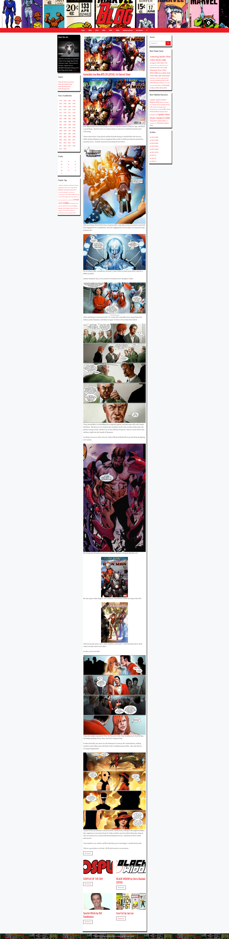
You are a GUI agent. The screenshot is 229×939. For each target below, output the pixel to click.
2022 (65, 149)
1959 (60, 101)
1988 (65, 122)
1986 (73, 119)
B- (75, 164)
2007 (69, 137)
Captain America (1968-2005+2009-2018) (159, 65)
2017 (60, 146)
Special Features (128, 30)
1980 (65, 116)
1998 (60, 131)
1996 (69, 128)
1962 (73, 101)
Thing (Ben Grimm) (158, 121)
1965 (69, 104)
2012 (73, 140)
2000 (73, 131)
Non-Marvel (139, 30)
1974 (73, 110)
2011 (69, 140)
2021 (60, 149)
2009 (60, 140)
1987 (60, 122)
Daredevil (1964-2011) (158, 68)
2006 (65, 137)
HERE (75, 70)
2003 (69, 134)
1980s (103, 30)
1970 (73, 107)
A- (75, 161)
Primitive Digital (129, 936)
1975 (60, 113)
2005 (60, 137)
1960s (90, 30)
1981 (69, 116)
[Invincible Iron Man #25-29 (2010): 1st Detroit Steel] (114, 70)
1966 (73, 104)
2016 (73, 143)
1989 (69, 122)
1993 (69, 125)
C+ (62, 167)
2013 (60, 143)
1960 (65, 101)
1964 (65, 104)
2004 (73, 134)
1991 (60, 125)
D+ (62, 170)
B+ (62, 164)
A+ (62, 161)
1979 (60, 116)
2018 (65, 146)
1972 (65, 110)
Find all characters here (66, 82)
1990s (110, 30)
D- (75, 170)
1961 (69, 101)
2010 (65, 140)
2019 (69, 146)
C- (75, 167)
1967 (60, 107)
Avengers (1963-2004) (158, 63)
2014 (65, 143)
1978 (73, 113)
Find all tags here (64, 89)
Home (83, 30)
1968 (65, 107)
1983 (60, 119)
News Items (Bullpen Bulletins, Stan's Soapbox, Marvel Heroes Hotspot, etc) (68, 208)
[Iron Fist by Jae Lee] (131, 908)
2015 (69, 143)
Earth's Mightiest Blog (105, 936)
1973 (69, 110)
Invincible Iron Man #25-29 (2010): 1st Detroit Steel (106, 74)
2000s (117, 30)
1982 (73, 116)
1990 (73, 122)
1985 (69, 119)
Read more (88, 853)
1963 (60, 104)
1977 (69, 113)
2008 (73, 137)
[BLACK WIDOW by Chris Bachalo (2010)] (131, 874)
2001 (60, 134)
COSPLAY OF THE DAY (93, 879)
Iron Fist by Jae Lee (124, 913)
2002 (65, 134)
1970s (96, 30)
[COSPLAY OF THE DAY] (98, 874)
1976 (65, 113)
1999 (65, 131)
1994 (73, 125)
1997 (73, 128)
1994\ (60, 128)
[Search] (168, 43)
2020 (73, 146)
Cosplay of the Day (70, 197)
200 (69, 131)
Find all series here (64, 86)
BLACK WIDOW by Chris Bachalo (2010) (130, 880)
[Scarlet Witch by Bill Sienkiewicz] (98, 908)
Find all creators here (65, 84)
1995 (65, 128)
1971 (60, 110)
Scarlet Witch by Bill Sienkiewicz (92, 914)
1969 (69, 107)
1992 (65, 125)
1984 (65, 119)
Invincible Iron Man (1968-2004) (159, 78)
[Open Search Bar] (146, 30)
